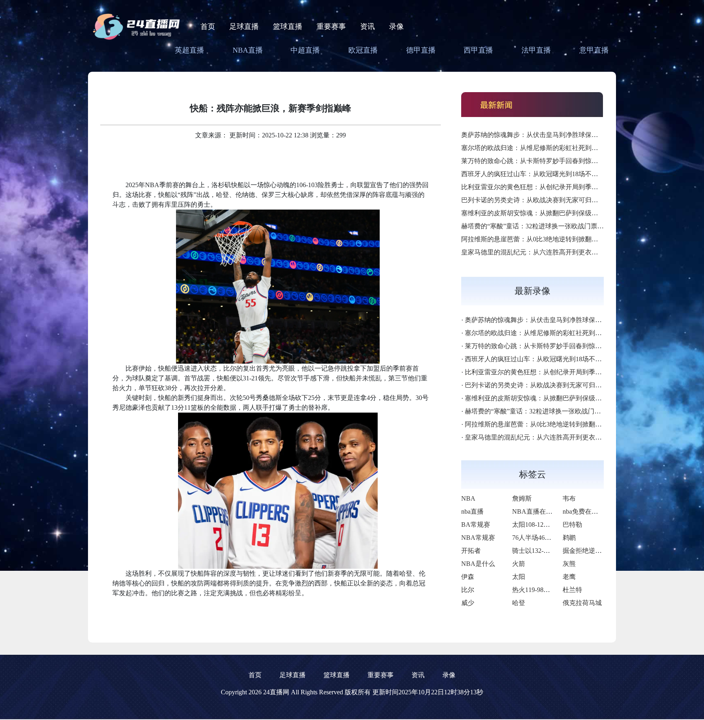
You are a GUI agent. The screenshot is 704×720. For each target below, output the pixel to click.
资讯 (367, 26)
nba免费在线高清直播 (593, 511)
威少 (467, 602)
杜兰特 (572, 589)
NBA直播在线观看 (538, 511)
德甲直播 (421, 50)
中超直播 (305, 50)
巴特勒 (572, 524)
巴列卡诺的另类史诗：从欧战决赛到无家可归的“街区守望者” (548, 200)
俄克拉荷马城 (582, 602)
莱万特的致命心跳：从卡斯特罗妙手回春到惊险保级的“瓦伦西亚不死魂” (565, 160)
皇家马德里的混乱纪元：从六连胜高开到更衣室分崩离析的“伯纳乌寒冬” (565, 252)
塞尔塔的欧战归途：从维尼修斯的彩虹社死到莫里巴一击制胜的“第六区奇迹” (571, 147)
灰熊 (569, 563)
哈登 (518, 602)
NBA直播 (248, 50)
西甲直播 (478, 50)
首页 (207, 26)
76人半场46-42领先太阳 (545, 537)
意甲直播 (594, 50)
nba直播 (472, 511)
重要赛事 (331, 26)
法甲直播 (536, 50)
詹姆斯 (522, 498)
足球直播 (244, 26)
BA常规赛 (475, 524)
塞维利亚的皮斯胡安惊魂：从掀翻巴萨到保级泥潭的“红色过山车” (555, 213)
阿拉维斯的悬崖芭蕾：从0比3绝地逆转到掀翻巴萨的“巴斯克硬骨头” (558, 239)
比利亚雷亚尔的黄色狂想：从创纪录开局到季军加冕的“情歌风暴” (555, 186)
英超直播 (189, 50)
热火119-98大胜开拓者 (544, 589)
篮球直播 (287, 26)
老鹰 (569, 576)
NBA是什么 (478, 563)
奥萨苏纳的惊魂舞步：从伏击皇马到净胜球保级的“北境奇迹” (548, 134)
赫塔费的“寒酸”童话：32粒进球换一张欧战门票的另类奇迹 (545, 226)
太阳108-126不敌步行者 (545, 524)
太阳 (518, 576)
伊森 (467, 576)
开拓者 (471, 550)
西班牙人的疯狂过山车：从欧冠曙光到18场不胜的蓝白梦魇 (546, 173)
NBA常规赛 (478, 537)
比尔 (467, 589)
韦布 (569, 498)
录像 (396, 26)
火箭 (518, 563)
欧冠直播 (363, 50)
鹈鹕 (569, 537)
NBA (468, 498)
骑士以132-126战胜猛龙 (545, 550)
